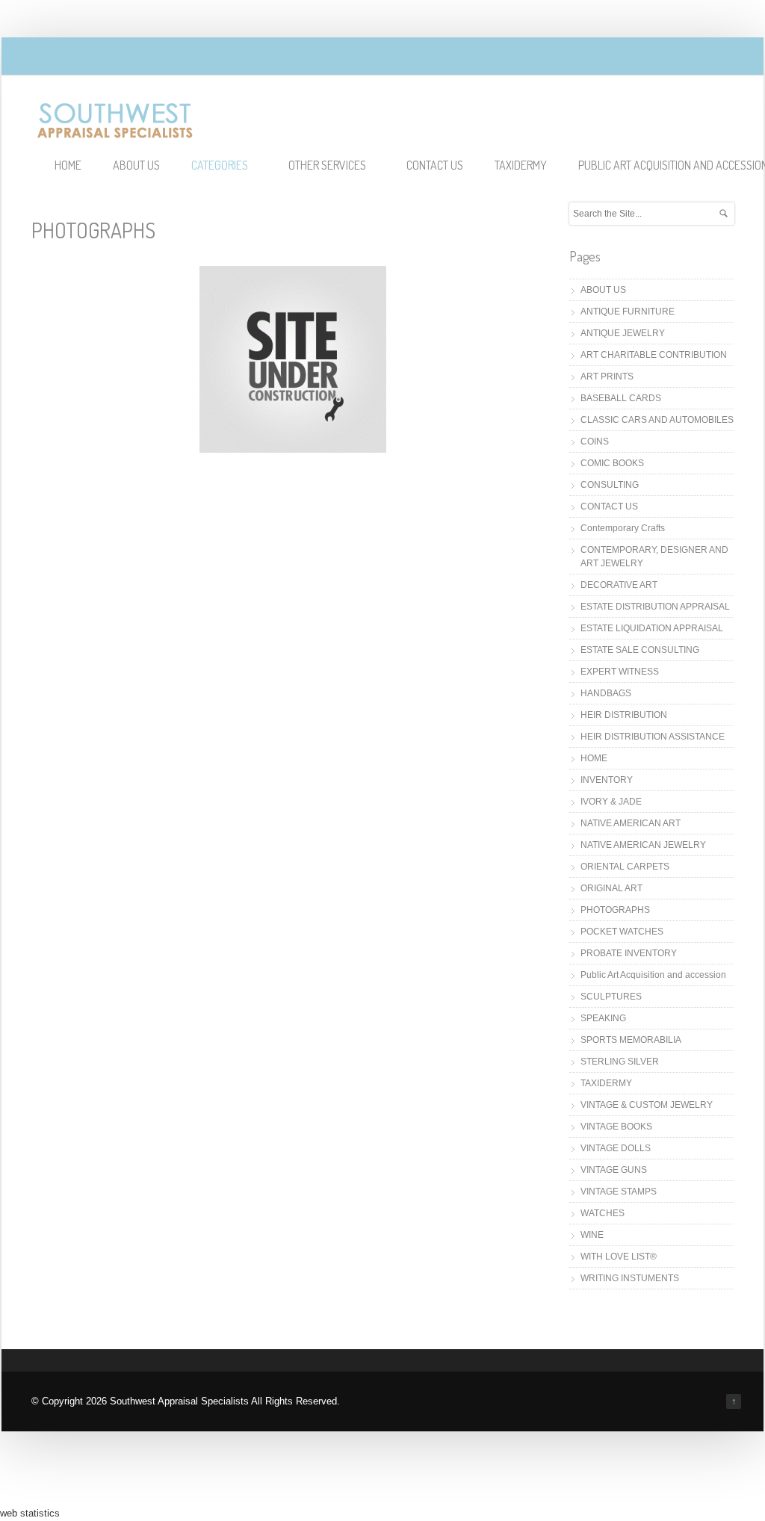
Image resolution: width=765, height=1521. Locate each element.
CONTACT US (434, 165)
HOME (68, 165)
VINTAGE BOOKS (616, 1126)
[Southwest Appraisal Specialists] (115, 132)
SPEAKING (603, 1018)
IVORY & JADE (611, 801)
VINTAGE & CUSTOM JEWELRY (646, 1105)
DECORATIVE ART (618, 585)
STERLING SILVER (619, 1061)
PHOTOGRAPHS (615, 910)
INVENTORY (606, 780)
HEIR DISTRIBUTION (623, 715)
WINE (592, 1235)
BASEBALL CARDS (620, 398)
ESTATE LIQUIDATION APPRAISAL (651, 628)
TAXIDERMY (521, 165)
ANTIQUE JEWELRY (622, 333)
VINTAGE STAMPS (618, 1191)
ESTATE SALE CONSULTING (639, 650)
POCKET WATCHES (621, 931)
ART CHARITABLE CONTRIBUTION (653, 355)
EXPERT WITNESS (619, 671)
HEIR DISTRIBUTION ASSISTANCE (652, 736)
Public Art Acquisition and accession (653, 975)
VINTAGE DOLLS (615, 1148)
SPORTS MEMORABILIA (630, 1040)
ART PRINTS (607, 376)
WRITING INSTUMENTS (629, 1278)
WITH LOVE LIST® (618, 1256)
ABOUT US (136, 165)
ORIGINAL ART (611, 888)
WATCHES (602, 1213)
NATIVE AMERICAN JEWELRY (643, 845)
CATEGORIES (219, 165)
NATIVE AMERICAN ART (630, 823)
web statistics (30, 1513)
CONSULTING (609, 485)
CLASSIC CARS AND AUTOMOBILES (657, 420)
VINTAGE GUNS (613, 1170)
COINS (594, 441)
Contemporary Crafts (622, 528)
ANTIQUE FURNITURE (627, 311)
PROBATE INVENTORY (628, 953)
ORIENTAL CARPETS (624, 866)
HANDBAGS (605, 693)
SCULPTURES (611, 996)
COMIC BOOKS (612, 463)
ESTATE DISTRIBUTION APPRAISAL (655, 606)
